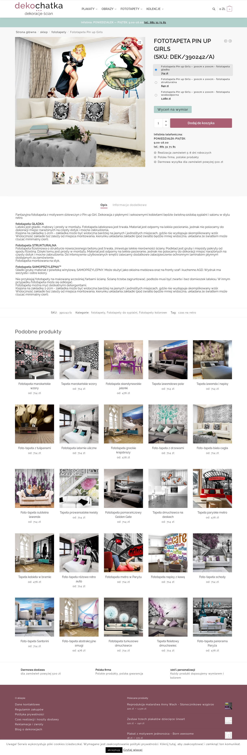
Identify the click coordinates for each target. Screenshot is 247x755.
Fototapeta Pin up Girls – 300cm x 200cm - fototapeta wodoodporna (195, 93)
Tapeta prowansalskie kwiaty (79, 512)
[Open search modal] (215, 9)
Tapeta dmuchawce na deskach (168, 515)
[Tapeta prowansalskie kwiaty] (79, 488)
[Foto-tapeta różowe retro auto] (79, 552)
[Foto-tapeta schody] (212, 552)
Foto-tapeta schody (212, 577)
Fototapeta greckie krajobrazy (123, 450)
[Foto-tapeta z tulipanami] (34, 423)
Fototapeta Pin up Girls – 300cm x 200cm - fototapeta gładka (195, 68)
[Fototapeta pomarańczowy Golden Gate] (123, 488)
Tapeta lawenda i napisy (212, 384)
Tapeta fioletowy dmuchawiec (168, 643)
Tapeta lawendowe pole (168, 384)
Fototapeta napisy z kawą (168, 577)
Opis (104, 205)
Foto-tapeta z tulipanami (34, 448)
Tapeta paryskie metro (212, 512)
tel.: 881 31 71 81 (155, 22)
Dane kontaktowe (27, 704)
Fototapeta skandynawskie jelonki (123, 386)
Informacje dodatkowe (130, 205)
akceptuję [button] (114, 750)
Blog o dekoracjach (28, 729)
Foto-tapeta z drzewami (168, 448)
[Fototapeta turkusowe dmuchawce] (123, 617)
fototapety (59, 32)
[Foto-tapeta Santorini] (34, 617)
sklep (44, 32)
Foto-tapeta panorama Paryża (212, 643)
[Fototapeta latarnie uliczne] (79, 423)
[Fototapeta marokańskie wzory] (34, 359)
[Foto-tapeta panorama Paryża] (212, 617)
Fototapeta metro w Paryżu (123, 577)
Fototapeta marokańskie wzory (34, 386)
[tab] (104, 202)
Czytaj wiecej (132, 750)
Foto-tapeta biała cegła (212, 448)
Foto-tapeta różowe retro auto (79, 579)
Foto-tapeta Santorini (35, 641)
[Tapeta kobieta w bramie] (34, 552)
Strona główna (26, 32)
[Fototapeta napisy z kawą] (168, 552)
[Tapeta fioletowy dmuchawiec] (168, 617)
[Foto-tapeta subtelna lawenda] (34, 488)
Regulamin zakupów (29, 709)
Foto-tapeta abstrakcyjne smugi (79, 643)
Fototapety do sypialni (122, 312)
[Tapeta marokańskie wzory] (79, 359)
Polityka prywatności (29, 714)
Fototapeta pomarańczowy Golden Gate (123, 515)
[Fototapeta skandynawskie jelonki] (123, 359)
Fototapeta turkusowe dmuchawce (123, 643)
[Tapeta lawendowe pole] (168, 359)
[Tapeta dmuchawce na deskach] (168, 488)
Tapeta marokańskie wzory (79, 384)
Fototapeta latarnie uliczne (79, 448)
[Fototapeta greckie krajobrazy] (123, 423)
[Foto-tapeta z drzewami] (168, 423)
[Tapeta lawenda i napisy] (212, 359)
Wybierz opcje (34, 400)
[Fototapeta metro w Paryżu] (123, 552)
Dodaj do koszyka (201, 123)
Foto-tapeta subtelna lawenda (35, 515)
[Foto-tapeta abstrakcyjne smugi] (79, 617)
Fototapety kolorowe (153, 312)
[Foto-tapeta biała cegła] (212, 423)
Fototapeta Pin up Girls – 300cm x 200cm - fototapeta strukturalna (195, 81)
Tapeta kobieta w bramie (34, 577)
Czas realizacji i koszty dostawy (37, 719)
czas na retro (187, 312)
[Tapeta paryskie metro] (212, 488)
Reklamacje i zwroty (29, 724)
